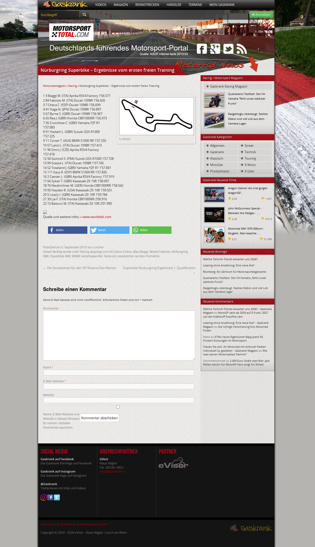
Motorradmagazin (54, 86)
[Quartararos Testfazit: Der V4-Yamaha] (214, 100)
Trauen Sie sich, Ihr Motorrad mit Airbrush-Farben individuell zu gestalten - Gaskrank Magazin (234, 348)
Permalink (152, 256)
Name (48, 367)
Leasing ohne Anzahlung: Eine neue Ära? (228, 265)
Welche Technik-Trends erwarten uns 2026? (230, 259)
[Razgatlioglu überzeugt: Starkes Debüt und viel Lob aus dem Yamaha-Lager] (214, 120)
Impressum (48, 524)
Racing (72, 86)
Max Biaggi (140, 251)
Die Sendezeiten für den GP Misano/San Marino (79, 268)
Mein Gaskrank (222, 4)
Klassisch (216, 158)
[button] (67, 230)
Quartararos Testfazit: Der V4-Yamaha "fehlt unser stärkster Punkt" (247, 98)
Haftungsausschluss (93, 524)
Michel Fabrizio (160, 251)
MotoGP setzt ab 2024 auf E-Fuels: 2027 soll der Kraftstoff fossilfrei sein (235, 314)
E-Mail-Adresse (54, 381)
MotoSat (216, 165)
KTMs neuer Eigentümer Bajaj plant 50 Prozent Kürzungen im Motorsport (233, 338)
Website (48, 395)
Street (248, 145)
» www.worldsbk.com (95, 217)
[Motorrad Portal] (65, 5)
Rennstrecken (147, 4)
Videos (100, 4)
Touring (250, 158)
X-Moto (250, 165)
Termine (195, 4)
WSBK (76, 256)
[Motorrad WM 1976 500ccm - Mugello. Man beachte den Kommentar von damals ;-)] (214, 235)
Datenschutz (68, 524)
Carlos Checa (122, 251)
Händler (174, 4)
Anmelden (262, 14)
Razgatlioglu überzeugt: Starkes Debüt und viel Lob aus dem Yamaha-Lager (248, 118)
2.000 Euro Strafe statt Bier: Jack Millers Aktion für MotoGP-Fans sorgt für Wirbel (236, 362)
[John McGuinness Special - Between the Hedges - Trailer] (214, 214)
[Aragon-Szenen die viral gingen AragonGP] (214, 194)
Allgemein (216, 145)
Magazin (121, 4)
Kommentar (51, 308)
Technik (250, 152)
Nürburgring (180, 251)
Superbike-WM (60, 256)
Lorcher (98, 247)
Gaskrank (216, 152)
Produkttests (219, 171)
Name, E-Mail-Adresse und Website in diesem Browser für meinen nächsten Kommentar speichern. (61, 420)
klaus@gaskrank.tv (112, 471)
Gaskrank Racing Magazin (228, 86)
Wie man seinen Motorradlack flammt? (235, 352)
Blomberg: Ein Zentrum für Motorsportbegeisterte (234, 272)
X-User (249, 171)
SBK (46, 256)
